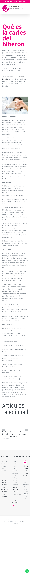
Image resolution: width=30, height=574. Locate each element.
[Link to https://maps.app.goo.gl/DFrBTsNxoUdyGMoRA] (25, 463)
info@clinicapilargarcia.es (19, 1)
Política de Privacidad (4, 487)
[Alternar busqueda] (23, 8)
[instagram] (16, 505)
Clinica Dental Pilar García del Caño (26, 470)
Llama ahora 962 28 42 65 (15, 489)
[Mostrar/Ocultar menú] (26, 8)
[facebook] (13, 505)
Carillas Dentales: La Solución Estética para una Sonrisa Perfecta (14, 434)
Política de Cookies (4, 494)
